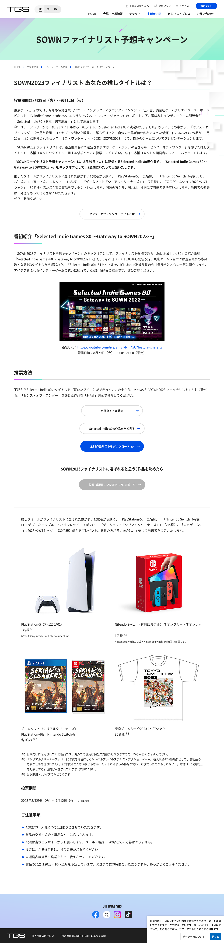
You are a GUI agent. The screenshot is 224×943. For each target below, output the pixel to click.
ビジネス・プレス (179, 14)
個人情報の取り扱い (43, 935)
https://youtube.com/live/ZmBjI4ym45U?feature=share (117, 347)
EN (48, 9)
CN (55, 9)
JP (40, 9)
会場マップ (165, 6)
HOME (92, 14)
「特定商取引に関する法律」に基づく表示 (82, 935)
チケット (135, 14)
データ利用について (194, 936)
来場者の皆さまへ (139, 6)
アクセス (184, 6)
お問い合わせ (205, 14)
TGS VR (205, 6)
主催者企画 (154, 14)
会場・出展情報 (113, 14)
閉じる (215, 936)
